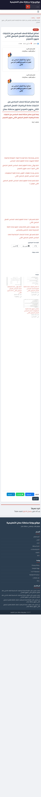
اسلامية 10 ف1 (35, 571)
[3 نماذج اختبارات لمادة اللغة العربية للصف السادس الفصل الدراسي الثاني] (31, 281)
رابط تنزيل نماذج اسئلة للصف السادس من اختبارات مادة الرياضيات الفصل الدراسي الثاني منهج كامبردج (20, 116)
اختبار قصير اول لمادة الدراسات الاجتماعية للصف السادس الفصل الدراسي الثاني (23, 236)
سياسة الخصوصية (34, 574)
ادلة (38, 555)
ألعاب (37, 540)
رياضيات (33, 18)
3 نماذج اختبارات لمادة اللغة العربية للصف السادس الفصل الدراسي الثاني (31, 288)
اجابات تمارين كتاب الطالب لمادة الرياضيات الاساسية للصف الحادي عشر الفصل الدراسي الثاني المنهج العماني (21, 596)
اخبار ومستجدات (35, 549)
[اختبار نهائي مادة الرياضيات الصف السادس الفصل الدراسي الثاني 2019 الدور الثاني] (13, 281)
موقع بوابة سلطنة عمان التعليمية (18, 612)
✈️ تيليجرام (11, 494)
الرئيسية (38, 18)
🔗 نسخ (35, 498)
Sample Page (35, 568)
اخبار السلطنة (35, 546)
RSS (38, 581)
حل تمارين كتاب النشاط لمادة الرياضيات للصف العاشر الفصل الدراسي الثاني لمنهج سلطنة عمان (21, 601)
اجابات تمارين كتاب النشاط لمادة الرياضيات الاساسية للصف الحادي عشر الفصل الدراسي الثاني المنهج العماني (21, 591)
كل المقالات (36, 578)
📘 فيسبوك (29, 494)
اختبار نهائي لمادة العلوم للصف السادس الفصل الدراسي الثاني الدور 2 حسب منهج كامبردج (20, 167)
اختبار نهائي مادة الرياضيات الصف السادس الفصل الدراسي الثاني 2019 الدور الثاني (14, 289)
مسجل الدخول (27, 511)
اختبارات (37, 552)
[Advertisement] (20, 132)
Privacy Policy (35, 565)
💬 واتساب (20, 494)
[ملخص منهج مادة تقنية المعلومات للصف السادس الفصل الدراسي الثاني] (31, 303)
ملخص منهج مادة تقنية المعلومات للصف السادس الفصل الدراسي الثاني (31, 310)
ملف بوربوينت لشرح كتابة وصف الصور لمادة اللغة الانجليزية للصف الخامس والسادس (23, 228)
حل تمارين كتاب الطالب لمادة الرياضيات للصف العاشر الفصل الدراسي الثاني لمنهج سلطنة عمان (21, 605)
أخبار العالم (36, 536)
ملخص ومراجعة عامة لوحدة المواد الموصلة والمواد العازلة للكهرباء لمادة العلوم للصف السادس (21, 159)
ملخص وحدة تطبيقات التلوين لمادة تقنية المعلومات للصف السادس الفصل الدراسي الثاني (22, 174)
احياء (38, 543)
